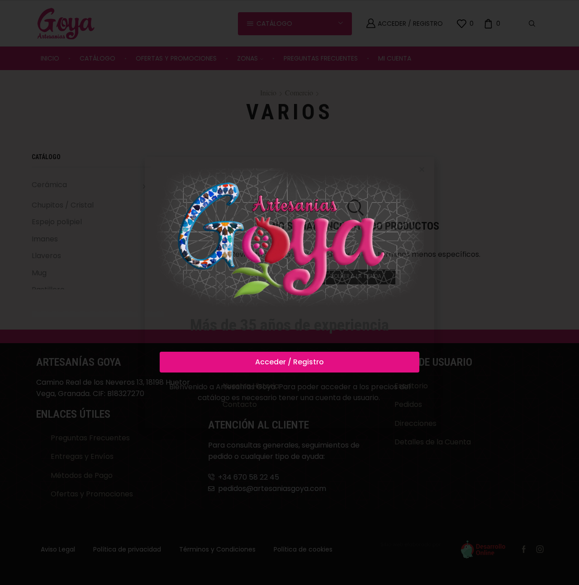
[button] (421, 169)
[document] (289, 292)
